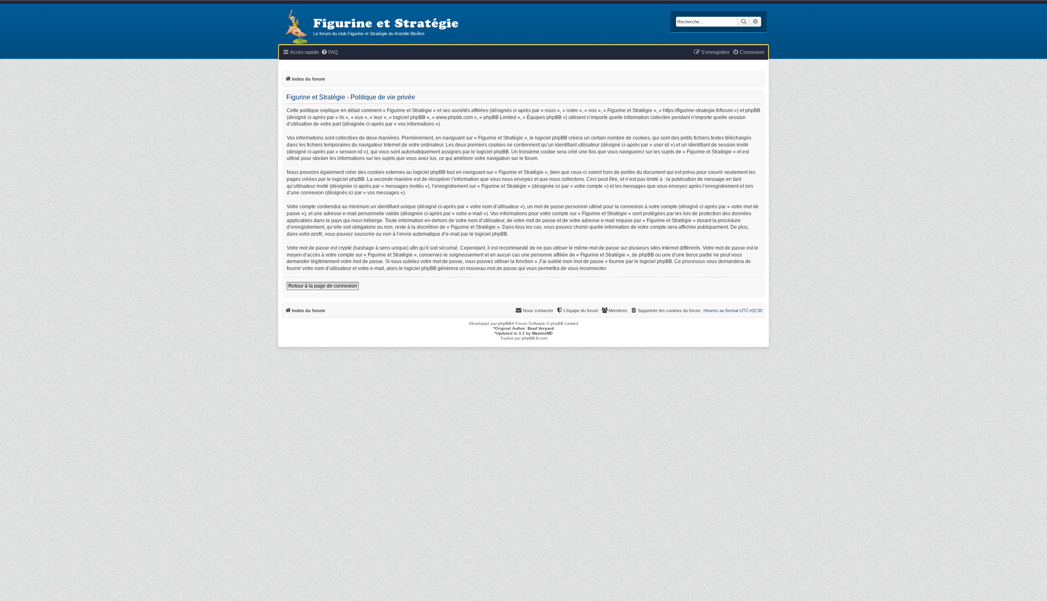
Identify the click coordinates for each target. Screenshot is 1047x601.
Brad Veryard (541, 328)
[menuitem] (329, 52)
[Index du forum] (295, 27)
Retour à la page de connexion (322, 286)
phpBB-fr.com (534, 338)
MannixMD (542, 333)
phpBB (504, 323)
